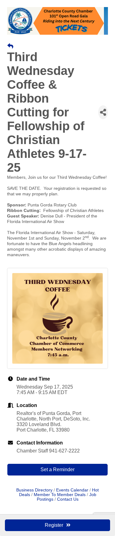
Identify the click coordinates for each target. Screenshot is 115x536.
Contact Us (68, 499)
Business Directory (34, 490)
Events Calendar (72, 490)
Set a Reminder (57, 469)
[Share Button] (103, 112)
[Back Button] (10, 46)
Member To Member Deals (60, 494)
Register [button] (54, 525)
